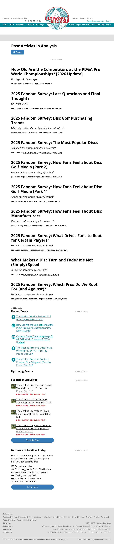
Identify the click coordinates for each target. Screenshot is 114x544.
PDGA (5, 25)
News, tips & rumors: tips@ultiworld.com (15, 18)
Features (6, 517)
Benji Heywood (29, 274)
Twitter (59, 532)
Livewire (32, 520)
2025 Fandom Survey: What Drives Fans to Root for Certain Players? (56, 238)
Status (94, 529)
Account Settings (82, 526)
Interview (47, 517)
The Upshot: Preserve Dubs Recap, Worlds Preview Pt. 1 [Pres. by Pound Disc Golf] (34, 350)
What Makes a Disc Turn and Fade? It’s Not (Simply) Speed (52, 262)
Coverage (23, 517)
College (100, 523)
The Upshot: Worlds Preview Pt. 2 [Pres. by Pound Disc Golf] (33, 318)
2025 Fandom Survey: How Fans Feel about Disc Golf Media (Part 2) (56, 165)
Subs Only (105, 25)
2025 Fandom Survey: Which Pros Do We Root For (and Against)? (54, 287)
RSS (109, 532)
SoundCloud (94, 532)
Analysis (78, 25)
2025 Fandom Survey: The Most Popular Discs (54, 142)
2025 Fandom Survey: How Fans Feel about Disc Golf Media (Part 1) (56, 189)
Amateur (107, 523)
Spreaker (84, 532)
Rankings (40, 25)
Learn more (32, 487)
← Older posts (16, 308)
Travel (19, 520)
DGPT (12, 25)
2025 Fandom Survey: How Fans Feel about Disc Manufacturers (56, 213)
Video (25, 520)
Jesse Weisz (29, 84)
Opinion (67, 517)
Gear (30, 517)
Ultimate (90, 18)
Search (18, 52)
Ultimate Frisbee (105, 529)
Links (55, 517)
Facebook (51, 532)
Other (74, 517)
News (71, 25)
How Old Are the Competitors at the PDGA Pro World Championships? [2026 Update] (55, 72)
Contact (72, 529)
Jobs (88, 529)
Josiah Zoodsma (30, 108)
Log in (108, 21)
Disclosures (81, 529)
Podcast (81, 517)
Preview (48, 84)
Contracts (20, 25)
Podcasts (96, 25)
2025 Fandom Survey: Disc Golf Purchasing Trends (51, 120)
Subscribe (107, 526)
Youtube (76, 532)
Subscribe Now (32, 440)
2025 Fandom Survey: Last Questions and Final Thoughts (55, 96)
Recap (5, 520)
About (56, 529)
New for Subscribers (59, 526)
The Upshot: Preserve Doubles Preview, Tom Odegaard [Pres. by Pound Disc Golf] (33, 362)
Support (94, 526)
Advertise (63, 529)
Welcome (45, 526)
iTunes (103, 532)
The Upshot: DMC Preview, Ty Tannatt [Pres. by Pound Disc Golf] (34, 401)
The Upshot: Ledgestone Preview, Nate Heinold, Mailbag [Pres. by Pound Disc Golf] (33, 428)
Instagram (67, 532)
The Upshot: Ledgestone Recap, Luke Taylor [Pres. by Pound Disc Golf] (33, 414)
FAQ (100, 526)
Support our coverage (95, 21)
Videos (74, 18)
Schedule (30, 25)
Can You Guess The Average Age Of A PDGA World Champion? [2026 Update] (34, 339)
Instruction (87, 25)
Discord (82, 18)
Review (12, 520)
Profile (96, 517)
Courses (14, 517)
